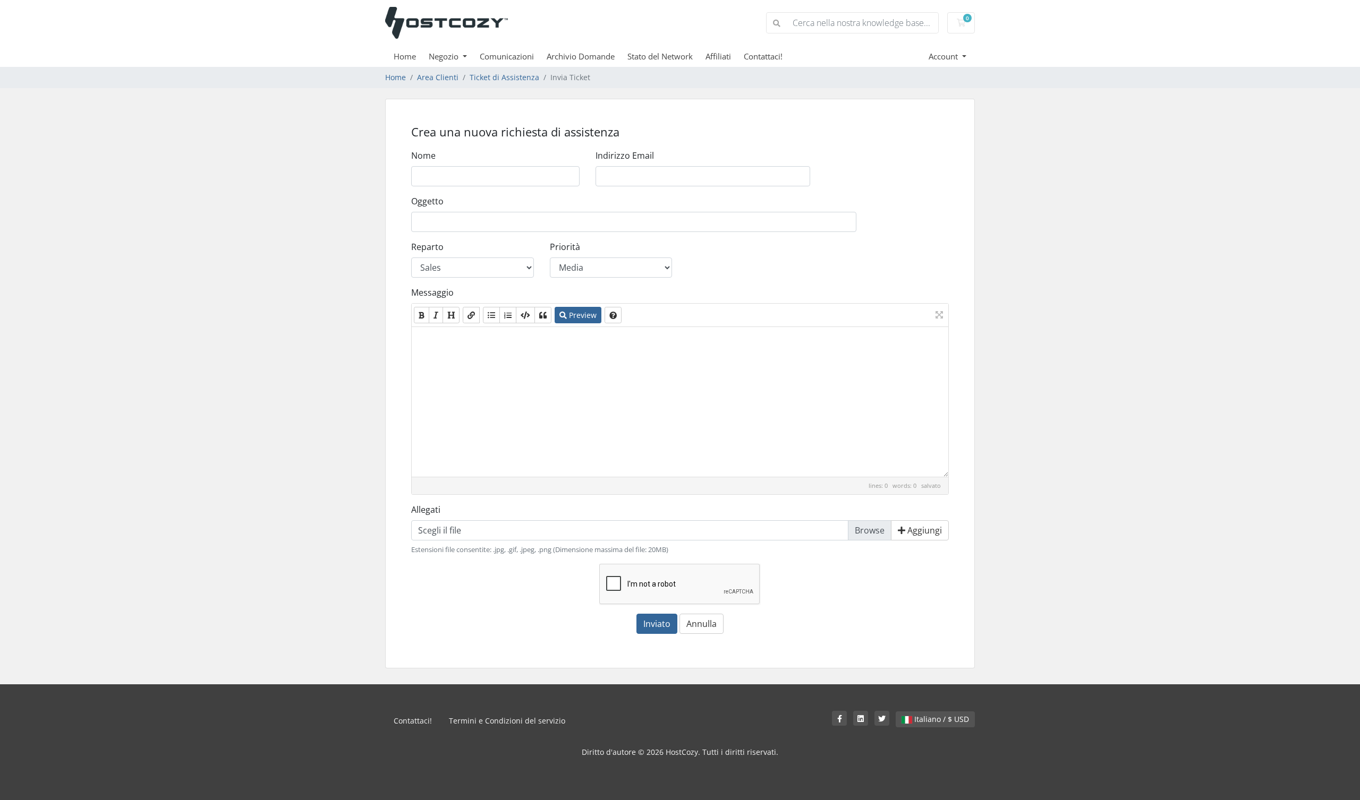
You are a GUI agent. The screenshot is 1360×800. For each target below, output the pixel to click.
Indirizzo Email (625, 155)
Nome (423, 155)
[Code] (525, 315)
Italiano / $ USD (940, 719)
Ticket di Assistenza (504, 77)
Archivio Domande (581, 56)
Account (944, 56)
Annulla (701, 624)
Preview (582, 315)
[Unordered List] (491, 315)
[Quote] (542, 315)
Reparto (427, 247)
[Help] (613, 315)
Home (405, 56)
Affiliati (718, 56)
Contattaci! (763, 56)
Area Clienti (437, 77)
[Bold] (421, 315)
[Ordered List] (507, 315)
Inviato (656, 624)
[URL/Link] (471, 315)
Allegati (425, 509)
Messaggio (432, 292)
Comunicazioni (507, 56)
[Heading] (451, 315)
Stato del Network (660, 56)
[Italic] (436, 315)
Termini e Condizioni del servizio (507, 721)
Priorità (565, 247)
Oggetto (427, 201)
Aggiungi (923, 530)
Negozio (445, 56)
